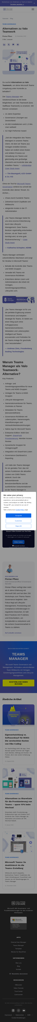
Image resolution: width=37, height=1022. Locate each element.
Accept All (18, 515)
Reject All (18, 526)
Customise (18, 521)
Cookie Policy (20, 509)
